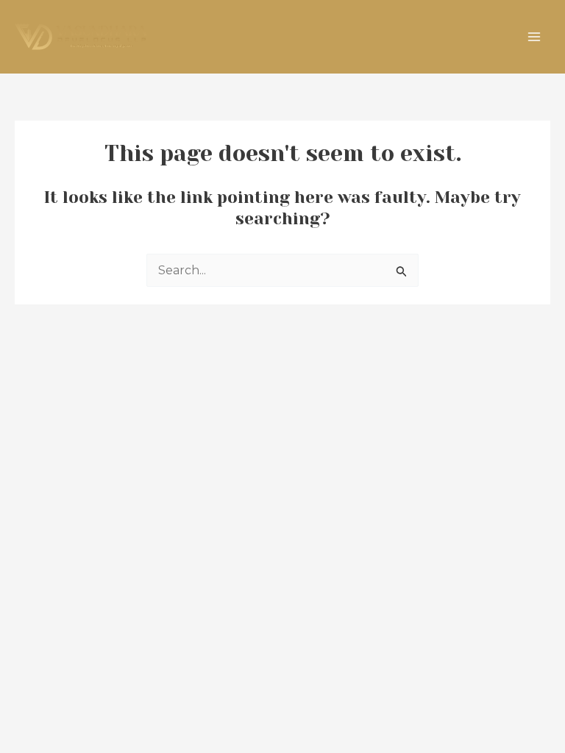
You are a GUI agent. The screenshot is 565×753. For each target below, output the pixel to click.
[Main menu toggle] (534, 37)
